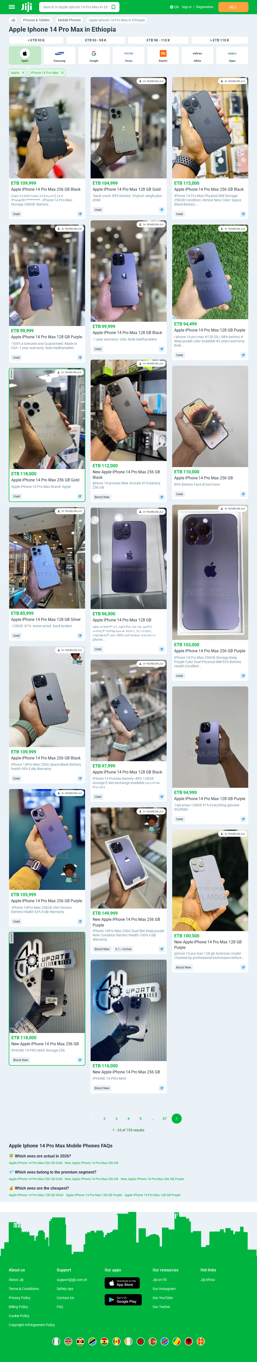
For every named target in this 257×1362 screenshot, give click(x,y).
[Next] (177, 1119)
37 (165, 1119)
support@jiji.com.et (72, 1280)
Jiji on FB (160, 1280)
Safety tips (65, 1289)
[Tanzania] (92, 1341)
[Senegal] (116, 1341)
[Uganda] (80, 1341)
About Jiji (16, 1280)
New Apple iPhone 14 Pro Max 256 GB (91, 1163)
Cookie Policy (19, 1316)
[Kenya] (68, 1341)
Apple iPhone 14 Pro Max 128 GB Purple (94, 1195)
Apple (15, 73)
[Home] (27, 7)
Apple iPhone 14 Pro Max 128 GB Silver (36, 1195)
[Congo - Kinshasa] (165, 1341)
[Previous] (80, 1119)
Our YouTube (163, 1298)
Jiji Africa (208, 1280)
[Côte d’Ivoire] (128, 1341)
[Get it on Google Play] (123, 1300)
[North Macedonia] (201, 1341)
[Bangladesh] (141, 1341)
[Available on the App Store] (122, 1283)
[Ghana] (104, 1341)
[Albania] (189, 1341)
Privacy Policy (19, 1298)
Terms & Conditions (24, 1289)
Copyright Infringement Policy (32, 1325)
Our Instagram (164, 1289)
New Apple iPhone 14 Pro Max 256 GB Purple (152, 1179)
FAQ (60, 1307)
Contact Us (65, 1298)
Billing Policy (18, 1307)
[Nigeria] (56, 1341)
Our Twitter (161, 1307)
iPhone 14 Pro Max (45, 73)
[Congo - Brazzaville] (177, 1341)
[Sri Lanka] (153, 1341)
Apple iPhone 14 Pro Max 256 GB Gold (35, 1163)
